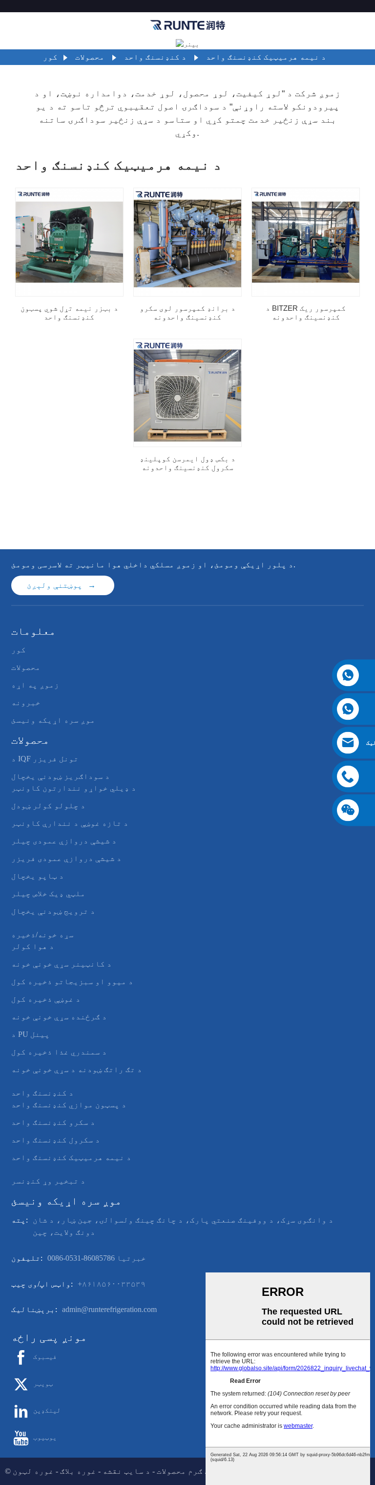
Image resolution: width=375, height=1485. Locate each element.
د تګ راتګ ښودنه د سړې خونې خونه (76, 1069)
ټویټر (43, 1383)
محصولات (89, 57)
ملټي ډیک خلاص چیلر (48, 893)
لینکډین (47, 1410)
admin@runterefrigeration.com (109, 1309)
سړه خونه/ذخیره (42, 934)
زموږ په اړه (35, 685)
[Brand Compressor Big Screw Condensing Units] (187, 242)
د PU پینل (30, 1034)
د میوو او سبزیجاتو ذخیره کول (72, 981)
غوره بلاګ (78, 1471)
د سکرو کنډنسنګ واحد (53, 1122)
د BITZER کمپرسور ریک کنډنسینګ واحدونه (306, 312)
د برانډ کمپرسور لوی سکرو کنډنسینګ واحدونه (187, 312)
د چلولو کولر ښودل (48, 805)
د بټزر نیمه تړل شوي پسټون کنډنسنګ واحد (69, 312)
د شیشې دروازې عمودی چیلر (64, 841)
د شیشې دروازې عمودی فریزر (66, 858)
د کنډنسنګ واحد (155, 57)
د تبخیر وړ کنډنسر (48, 1181)
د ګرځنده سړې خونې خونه (59, 1016)
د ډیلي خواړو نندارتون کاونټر (73, 788)
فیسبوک (45, 1356)
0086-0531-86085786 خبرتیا (96, 1258)
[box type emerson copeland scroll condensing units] (187, 393)
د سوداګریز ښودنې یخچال (60, 776)
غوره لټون (33, 1471)
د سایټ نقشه (126, 1471)
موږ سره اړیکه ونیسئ (53, 720)
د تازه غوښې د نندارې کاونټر (69, 823)
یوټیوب (45, 1437)
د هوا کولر (32, 946)
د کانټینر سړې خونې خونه (61, 964)
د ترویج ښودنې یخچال (53, 911)
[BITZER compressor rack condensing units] (305, 242)
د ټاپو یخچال (37, 876)
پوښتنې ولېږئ (55, 585)
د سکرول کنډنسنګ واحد (55, 1140)
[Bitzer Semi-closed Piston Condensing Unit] (69, 242)
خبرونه (26, 702)
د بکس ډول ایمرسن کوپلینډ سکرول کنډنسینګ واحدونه (187, 463)
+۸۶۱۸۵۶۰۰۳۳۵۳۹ (112, 1284)
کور (50, 57)
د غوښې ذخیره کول (46, 999)
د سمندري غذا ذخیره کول (59, 1052)
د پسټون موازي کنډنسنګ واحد (68, 1104)
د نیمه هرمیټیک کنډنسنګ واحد (266, 57)
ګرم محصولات (180, 1471)
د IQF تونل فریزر (45, 758)
